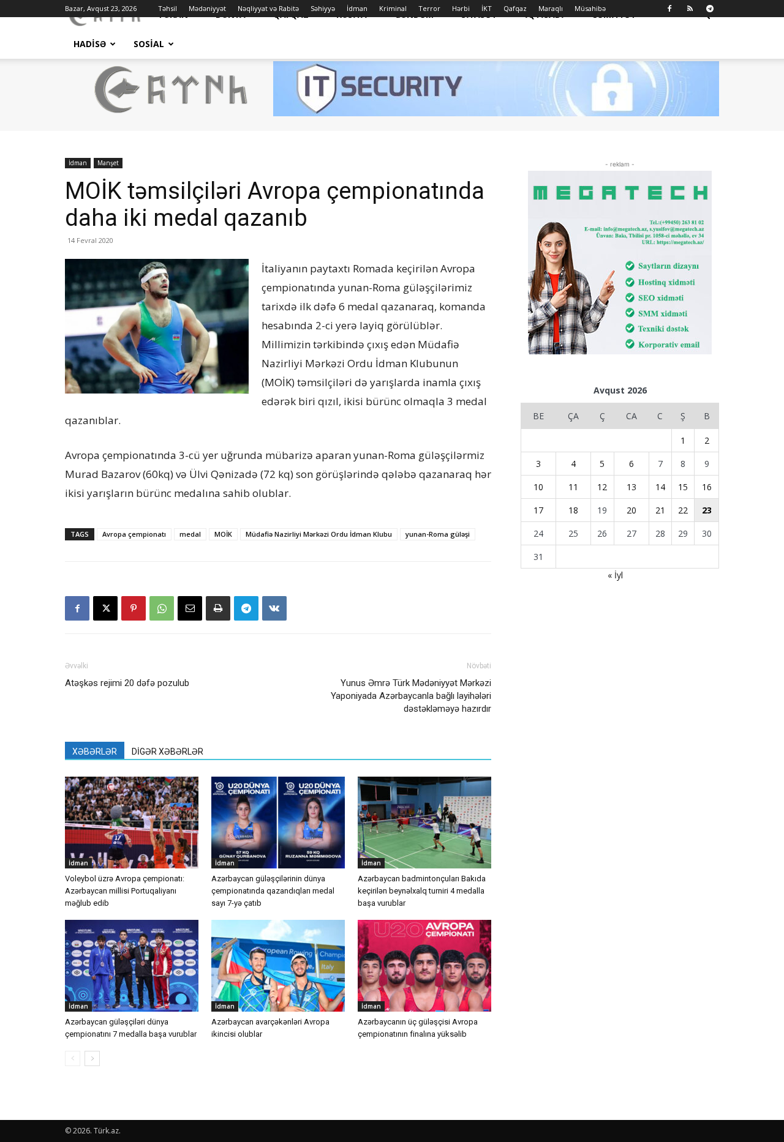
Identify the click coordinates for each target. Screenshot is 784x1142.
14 (660, 487)
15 (683, 487)
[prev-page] (72, 1058)
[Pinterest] (133, 608)
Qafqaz (515, 8)
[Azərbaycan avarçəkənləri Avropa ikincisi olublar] (278, 966)
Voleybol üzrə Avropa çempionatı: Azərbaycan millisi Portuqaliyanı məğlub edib (124, 891)
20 (631, 510)
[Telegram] (710, 8)
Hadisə (90, 44)
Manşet (108, 163)
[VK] (274, 608)
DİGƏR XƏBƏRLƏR (167, 751)
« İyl (615, 575)
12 (602, 487)
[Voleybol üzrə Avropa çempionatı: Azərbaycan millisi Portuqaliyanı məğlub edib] (131, 822)
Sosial (149, 44)
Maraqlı (550, 8)
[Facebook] (669, 8)
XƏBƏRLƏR (94, 751)
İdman (357, 8)
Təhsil (167, 8)
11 (573, 487)
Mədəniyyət (207, 8)
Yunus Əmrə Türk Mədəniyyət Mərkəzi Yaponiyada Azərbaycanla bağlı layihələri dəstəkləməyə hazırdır (411, 695)
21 (660, 510)
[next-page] (92, 1058)
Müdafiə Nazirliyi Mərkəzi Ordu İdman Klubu (319, 534)
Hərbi (461, 8)
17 (538, 510)
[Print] (218, 608)
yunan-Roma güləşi (437, 534)
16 (707, 487)
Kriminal (393, 8)
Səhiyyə (323, 8)
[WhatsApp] (161, 608)
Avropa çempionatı (134, 534)
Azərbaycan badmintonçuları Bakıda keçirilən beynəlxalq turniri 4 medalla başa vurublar (422, 891)
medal (190, 534)
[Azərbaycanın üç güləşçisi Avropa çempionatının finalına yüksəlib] (424, 966)
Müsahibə (590, 8)
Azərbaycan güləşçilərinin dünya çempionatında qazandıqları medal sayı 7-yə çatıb (272, 891)
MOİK (223, 534)
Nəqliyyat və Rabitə (268, 8)
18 (573, 510)
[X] (105, 608)
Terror (429, 8)
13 (631, 487)
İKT (486, 8)
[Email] (190, 608)
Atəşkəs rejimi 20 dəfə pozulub (127, 683)
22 (683, 510)
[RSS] (689, 8)
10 (538, 487)
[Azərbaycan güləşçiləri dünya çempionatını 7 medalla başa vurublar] (131, 966)
